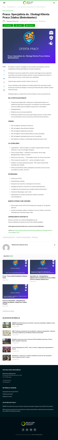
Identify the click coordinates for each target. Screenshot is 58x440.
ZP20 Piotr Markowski (37, 434)
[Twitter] (4, 74)
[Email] (4, 90)
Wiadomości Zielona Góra (13, 21)
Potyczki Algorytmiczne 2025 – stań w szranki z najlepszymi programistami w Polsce (32, 348)
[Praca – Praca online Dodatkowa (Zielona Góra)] (15, 267)
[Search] (54, 2)
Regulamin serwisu (7, 396)
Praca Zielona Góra (8, 10)
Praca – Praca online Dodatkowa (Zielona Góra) (15, 277)
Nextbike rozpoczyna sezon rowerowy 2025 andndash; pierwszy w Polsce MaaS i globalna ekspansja (32, 340)
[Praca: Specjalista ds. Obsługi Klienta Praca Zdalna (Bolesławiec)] (29, 46)
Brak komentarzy (34, 21)
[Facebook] (4, 70)
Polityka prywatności (8, 394)
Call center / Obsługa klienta (23, 237)
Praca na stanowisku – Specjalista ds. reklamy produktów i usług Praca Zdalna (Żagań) (15, 302)
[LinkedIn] (4, 78)
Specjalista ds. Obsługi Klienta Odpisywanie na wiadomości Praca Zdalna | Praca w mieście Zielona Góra (42, 277)
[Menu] (4, 2)
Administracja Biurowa (8, 237)
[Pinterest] (4, 82)
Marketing (35, 237)
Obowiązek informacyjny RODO (10, 391)
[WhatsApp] (4, 86)
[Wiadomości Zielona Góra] (29, 2)
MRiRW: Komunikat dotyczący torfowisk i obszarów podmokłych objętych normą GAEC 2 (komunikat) (33, 323)
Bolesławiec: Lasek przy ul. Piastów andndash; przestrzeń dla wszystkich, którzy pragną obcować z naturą (32, 356)
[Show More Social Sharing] (36, 25)
